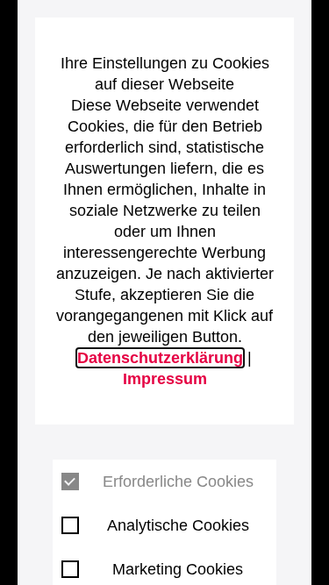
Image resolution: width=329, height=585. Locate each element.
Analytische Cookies (178, 525)
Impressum (165, 379)
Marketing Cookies (177, 569)
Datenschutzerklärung (160, 358)
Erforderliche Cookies (178, 481)
